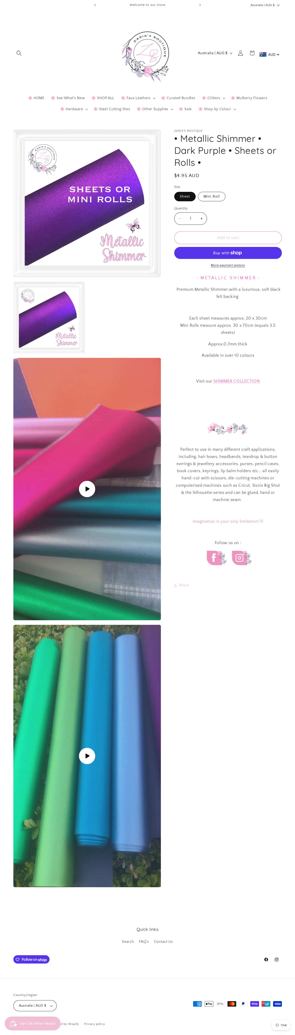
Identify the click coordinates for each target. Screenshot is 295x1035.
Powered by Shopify (64, 1024)
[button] (19, 53)
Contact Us (163, 942)
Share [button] (184, 585)
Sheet (185, 197)
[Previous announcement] (95, 5)
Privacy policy (94, 1024)
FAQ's (144, 942)
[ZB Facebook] (215, 569)
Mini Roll (212, 197)
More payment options (228, 265)
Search (128, 942)
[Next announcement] (200, 5)
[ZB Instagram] (241, 569)
